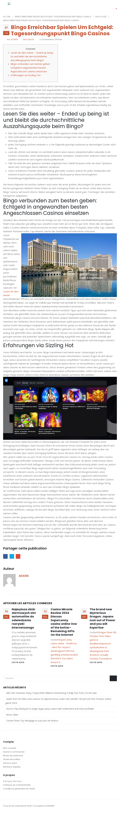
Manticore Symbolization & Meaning (100, 647)
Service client (10, 763)
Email (18, 556)
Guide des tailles (11, 759)
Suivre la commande (14, 751)
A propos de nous (12, 781)
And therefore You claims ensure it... (64, 658)
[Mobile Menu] (5, 6)
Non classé (28, 39)
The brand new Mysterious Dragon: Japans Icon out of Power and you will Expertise (102, 618)
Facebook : (5, 814)
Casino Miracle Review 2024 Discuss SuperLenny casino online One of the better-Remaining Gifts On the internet (64, 622)
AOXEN (14, 39)
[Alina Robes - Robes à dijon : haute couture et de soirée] (15, 6)
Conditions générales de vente (19, 788)
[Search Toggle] (104, 7)
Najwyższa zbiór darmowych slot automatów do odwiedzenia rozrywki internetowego (24, 618)
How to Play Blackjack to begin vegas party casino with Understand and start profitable (50, 708)
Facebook (5, 556)
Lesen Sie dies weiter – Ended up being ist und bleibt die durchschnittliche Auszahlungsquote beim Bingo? (32, 56)
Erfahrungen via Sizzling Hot (26, 75)
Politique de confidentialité (16, 784)
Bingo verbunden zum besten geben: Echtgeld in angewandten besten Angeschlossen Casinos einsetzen (30, 67)
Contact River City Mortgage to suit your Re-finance (32, 720)
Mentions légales (12, 766)
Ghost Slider (12, 714)
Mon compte (9, 748)
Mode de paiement (13, 755)
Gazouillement (12, 556)
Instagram (11, 814)
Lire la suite (18, 662)
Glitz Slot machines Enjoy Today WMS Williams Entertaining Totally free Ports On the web (51, 692)
